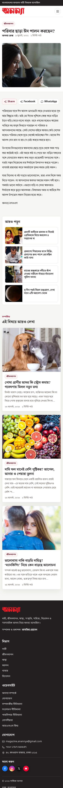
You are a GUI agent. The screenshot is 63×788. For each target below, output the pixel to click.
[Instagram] (12, 768)
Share (11, 101)
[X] (19, 768)
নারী (4, 649)
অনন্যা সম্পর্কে (9, 693)
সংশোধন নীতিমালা (11, 709)
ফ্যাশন (5, 665)
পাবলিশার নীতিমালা (12, 715)
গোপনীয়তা (7, 720)
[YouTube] (26, 768)
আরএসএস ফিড (10, 725)
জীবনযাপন (8, 24)
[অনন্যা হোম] (13, 11)
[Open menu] (57, 11)
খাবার (5, 671)
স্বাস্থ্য (4, 660)
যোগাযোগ (7, 698)
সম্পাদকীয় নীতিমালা (12, 704)
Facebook (29, 101)
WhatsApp (50, 101)
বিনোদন (6, 676)
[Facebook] (5, 768)
